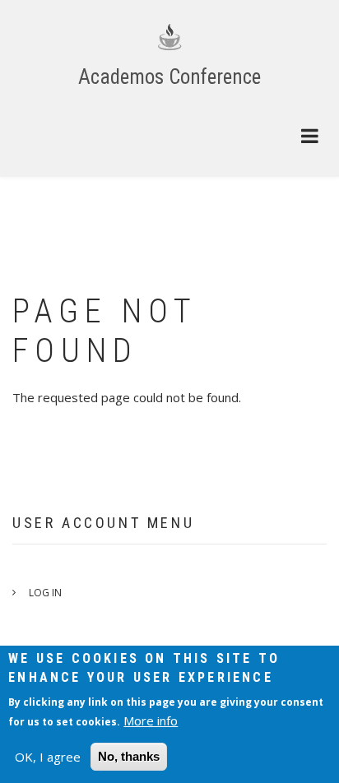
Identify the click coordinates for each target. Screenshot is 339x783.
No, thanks (129, 756)
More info (150, 720)
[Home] (169, 36)
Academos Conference (169, 77)
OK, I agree (48, 756)
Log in (45, 593)
